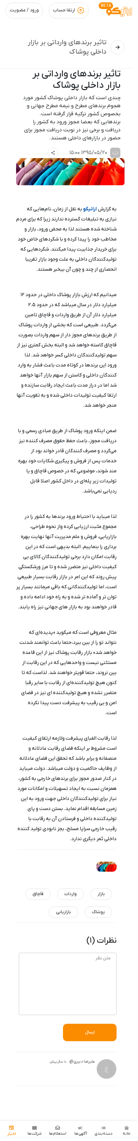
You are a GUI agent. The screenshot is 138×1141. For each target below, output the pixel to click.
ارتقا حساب (64, 10)
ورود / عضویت (24, 10)
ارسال (90, 1032)
